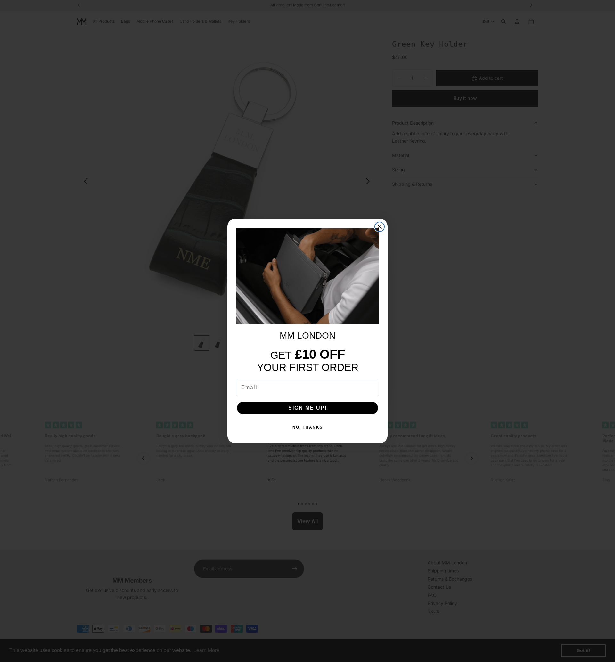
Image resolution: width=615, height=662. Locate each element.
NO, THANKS (307, 427)
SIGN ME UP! (307, 408)
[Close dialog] (379, 227)
